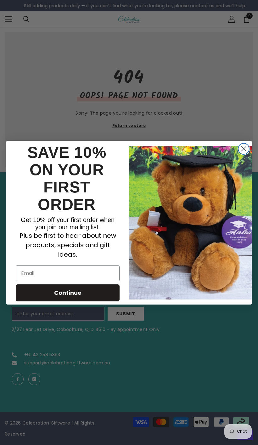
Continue (67, 293)
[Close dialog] (243, 148)
